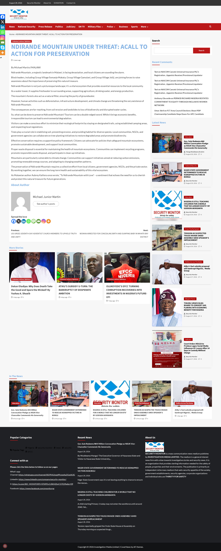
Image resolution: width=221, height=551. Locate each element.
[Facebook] (13, 221)
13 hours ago (99, 419)
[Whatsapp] (28, 221)
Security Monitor (34, 3)
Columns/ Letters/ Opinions (21, 41)
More (143, 26)
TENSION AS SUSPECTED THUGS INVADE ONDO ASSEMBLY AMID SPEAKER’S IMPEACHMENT (150, 413)
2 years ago (17, 60)
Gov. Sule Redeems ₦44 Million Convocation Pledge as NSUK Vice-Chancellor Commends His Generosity (27, 413)
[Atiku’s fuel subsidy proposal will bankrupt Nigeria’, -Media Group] (192, 394)
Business (123, 26)
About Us (47, 3)
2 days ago (16, 297)
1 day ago (180, 416)
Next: (114, 233)
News (12, 26)
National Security (26, 26)
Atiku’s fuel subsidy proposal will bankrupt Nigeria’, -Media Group (189, 411)
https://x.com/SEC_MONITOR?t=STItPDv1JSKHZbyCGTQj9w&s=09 (42, 484)
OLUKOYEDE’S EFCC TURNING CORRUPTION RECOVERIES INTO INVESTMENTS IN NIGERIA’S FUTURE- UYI (126, 292)
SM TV (82, 26)
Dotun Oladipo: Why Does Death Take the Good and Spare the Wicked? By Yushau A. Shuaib (31, 290)
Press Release (45, 26)
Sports (134, 26)
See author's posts (46, 203)
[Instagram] (43, 221)
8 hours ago (17, 419)
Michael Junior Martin (46, 197)
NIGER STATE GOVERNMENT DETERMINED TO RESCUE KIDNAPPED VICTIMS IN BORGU (69, 413)
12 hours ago (58, 419)
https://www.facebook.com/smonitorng (37, 488)
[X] (18, 221)
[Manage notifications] (5, 546)
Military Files (94, 26)
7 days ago (111, 301)
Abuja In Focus (190, 299)
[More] (48, 221)
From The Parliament (192, 229)
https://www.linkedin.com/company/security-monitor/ (42, 479)
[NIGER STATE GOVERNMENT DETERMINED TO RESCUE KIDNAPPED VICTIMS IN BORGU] (69, 394)
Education (188, 137)
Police (110, 26)
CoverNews (125, 547)
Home (11, 34)
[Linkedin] (23, 221)
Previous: (44, 233)
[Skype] (2, 47)
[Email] (38, 221)
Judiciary (70, 26)
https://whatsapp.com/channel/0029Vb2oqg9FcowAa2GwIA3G (46, 474)
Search (156, 41)
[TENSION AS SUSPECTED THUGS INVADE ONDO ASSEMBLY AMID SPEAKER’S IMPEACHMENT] (151, 394)
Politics (59, 26)
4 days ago (64, 297)
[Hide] (1, 58)
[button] (210, 26)
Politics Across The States (193, 262)
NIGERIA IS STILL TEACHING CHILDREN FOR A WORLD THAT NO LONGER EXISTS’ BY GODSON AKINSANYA (109, 413)
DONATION (59, 3)
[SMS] (33, 221)
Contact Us (71, 3)
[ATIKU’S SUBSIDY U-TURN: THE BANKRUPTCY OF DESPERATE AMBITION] (79, 267)
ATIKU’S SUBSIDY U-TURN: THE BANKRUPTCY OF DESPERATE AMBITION (76, 290)
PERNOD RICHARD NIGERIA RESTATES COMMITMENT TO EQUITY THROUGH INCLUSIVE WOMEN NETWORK (181, 101)
